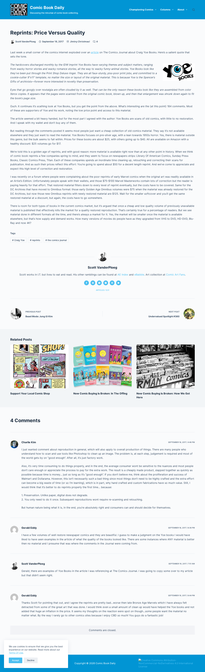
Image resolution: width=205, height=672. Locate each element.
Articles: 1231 (102, 290)
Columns (165, 9)
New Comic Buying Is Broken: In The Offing (100, 393)
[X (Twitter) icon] (99, 282)
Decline (30, 660)
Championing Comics (141, 9)
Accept (15, 660)
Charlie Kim (28, 442)
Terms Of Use (16, 652)
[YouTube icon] (118, 282)
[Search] (193, 10)
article (95, 52)
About (180, 9)
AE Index (123, 274)
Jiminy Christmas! (80, 41)
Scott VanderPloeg (33, 563)
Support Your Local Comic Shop (30, 393)
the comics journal (56, 240)
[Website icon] (92, 282)
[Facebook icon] (86, 282)
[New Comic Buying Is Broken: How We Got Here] (165, 366)
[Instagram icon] (105, 282)
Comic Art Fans (175, 274)
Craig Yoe (18, 240)
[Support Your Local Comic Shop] (39, 366)
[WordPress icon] (112, 282)
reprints (35, 240)
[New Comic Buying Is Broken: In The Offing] (102, 366)
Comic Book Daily (47, 7)
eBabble (139, 274)
